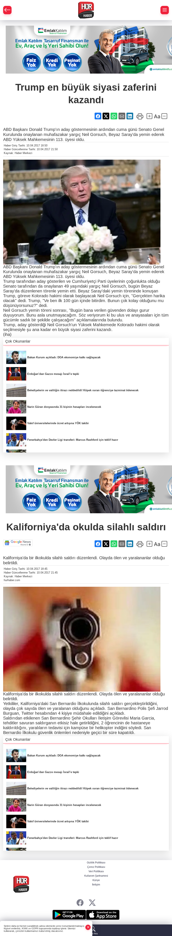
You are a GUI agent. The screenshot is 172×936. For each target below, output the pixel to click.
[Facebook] (80, 903)
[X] (92, 903)
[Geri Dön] (7, 10)
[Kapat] (88, 927)
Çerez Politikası (96, 867)
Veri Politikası (96, 871)
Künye (96, 880)
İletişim (96, 884)
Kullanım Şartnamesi (96, 875)
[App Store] (103, 915)
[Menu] (164, 10)
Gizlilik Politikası (96, 862)
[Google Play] (69, 915)
